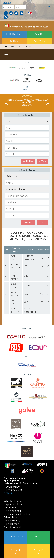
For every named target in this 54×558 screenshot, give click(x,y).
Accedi (35, 7)
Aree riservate (11, 523)
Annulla (28, 161)
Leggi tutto (27, 105)
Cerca (42, 161)
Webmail (9, 507)
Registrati (46, 6)
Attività (39, 40)
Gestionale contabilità (16, 513)
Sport (39, 34)
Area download (12, 526)
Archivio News (12, 510)
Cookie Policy (11, 520)
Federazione (14, 34)
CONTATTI (9, 493)
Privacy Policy (11, 517)
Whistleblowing (13, 500)
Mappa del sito (12, 504)
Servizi (14, 40)
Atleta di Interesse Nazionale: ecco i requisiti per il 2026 (27, 100)
